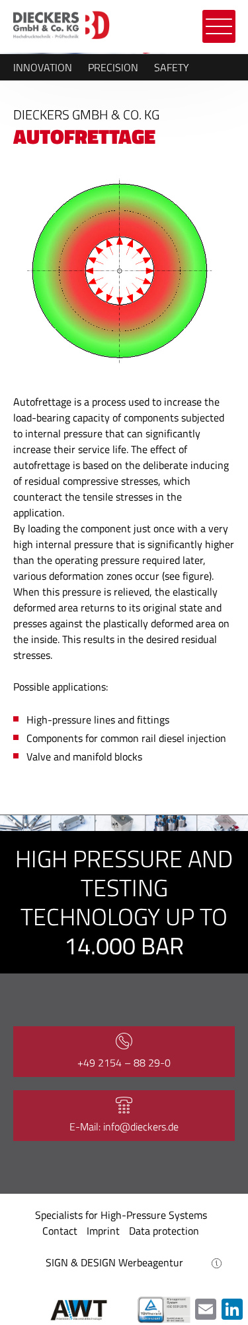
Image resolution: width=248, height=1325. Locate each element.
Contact (59, 1231)
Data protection (164, 1231)
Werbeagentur (150, 1262)
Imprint (103, 1231)
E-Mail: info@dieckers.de (124, 1126)
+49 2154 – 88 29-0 (124, 1062)
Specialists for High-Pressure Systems (121, 1215)
